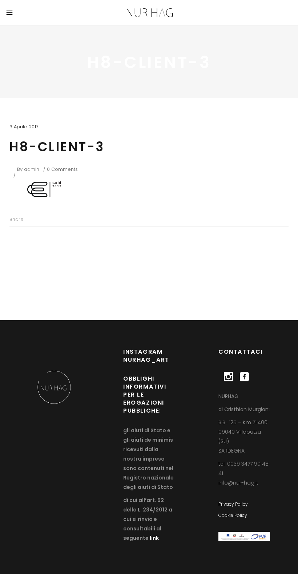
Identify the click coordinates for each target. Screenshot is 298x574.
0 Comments (62, 169)
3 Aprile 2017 (24, 126)
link (154, 538)
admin (31, 169)
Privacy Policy (233, 504)
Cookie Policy (232, 515)
